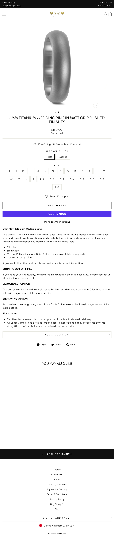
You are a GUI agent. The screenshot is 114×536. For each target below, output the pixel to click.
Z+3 (62, 179)
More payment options (57, 221)
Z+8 (57, 187)
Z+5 (82, 179)
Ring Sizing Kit (57, 504)
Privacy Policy (57, 499)
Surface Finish (57, 151)
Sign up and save (56, 518)
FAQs (57, 479)
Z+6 (92, 179)
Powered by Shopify (57, 533)
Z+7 (102, 179)
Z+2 (52, 179)
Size (57, 165)
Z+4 (71, 179)
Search (57, 469)
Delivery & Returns (57, 484)
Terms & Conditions (57, 494)
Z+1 (42, 179)
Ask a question (57, 335)
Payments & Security (57, 489)
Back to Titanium (59, 454)
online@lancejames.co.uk (20, 277)
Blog (57, 509)
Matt (49, 156)
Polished (62, 156)
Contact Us (57, 474)
